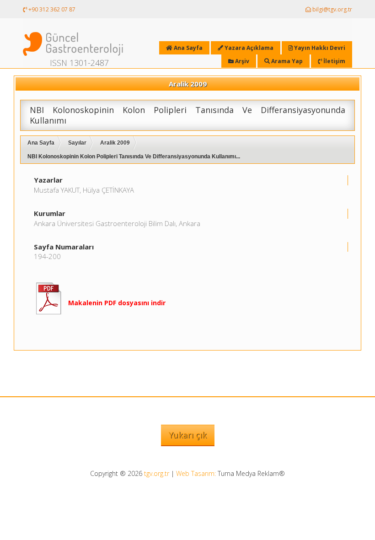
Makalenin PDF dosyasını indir (117, 302)
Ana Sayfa (40, 143)
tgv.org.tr (156, 473)
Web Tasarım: (196, 473)
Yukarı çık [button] (188, 434)
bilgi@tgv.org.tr (331, 9)
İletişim (333, 61)
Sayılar (77, 143)
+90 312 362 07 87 (51, 9)
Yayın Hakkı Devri (319, 48)
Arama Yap (286, 61)
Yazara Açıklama (248, 48)
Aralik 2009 (115, 143)
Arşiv (241, 61)
